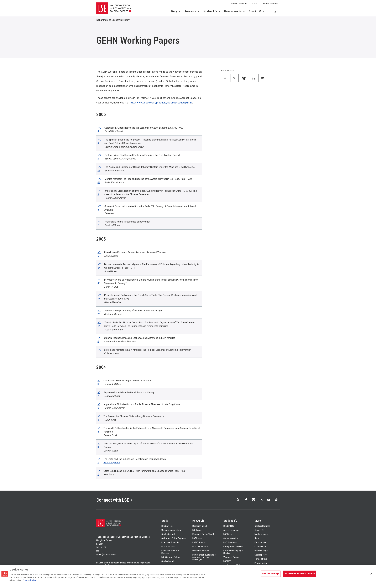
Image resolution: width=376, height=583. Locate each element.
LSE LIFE (227, 561)
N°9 (99, 349)
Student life (210, 11)
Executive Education (170, 542)
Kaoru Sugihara (112, 462)
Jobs (257, 538)
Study (174, 11)
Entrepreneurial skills (233, 546)
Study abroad (167, 561)
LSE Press (197, 538)
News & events (233, 11)
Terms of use (261, 559)
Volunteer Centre (231, 557)
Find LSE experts (200, 546)
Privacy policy (261, 563)
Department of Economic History (113, 20)
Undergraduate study (171, 530)
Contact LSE (260, 546)
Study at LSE (167, 526)
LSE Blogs (197, 530)
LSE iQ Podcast (199, 542)
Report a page (261, 550)
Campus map (261, 542)
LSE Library (228, 534)
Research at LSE (200, 526)
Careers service (230, 538)
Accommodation (231, 530)
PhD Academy (230, 542)
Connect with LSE (112, 500)
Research (190, 11)
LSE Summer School (170, 557)
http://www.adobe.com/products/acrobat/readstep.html (161, 102)
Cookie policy (261, 555)
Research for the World (203, 534)
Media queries (261, 534)
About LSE (255, 11)
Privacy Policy (29, 580)
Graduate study (168, 534)
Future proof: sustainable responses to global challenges (204, 557)
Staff (254, 3)
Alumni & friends (270, 3)
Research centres (200, 550)
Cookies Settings (262, 526)
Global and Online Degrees (173, 538)
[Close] (371, 573)
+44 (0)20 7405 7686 (106, 554)
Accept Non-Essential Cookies (300, 574)
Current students (239, 3)
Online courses (168, 546)
